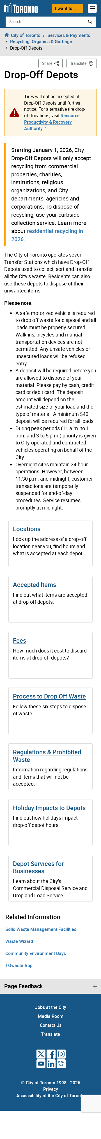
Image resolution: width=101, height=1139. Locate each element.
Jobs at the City (50, 1007)
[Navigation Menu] (92, 8)
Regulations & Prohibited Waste (47, 755)
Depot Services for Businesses (38, 867)
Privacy (50, 1089)
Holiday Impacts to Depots (49, 808)
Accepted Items (34, 584)
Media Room (50, 1016)
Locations (26, 529)
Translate (78, 63)
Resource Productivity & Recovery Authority (52, 122)
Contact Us (50, 1025)
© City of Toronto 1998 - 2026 (50, 1083)
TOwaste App (19, 965)
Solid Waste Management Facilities (40, 929)
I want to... (65, 8)
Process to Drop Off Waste (49, 696)
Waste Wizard (19, 941)
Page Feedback (23, 986)
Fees (19, 640)
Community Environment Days (35, 953)
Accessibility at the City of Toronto (50, 1095)
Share (52, 63)
